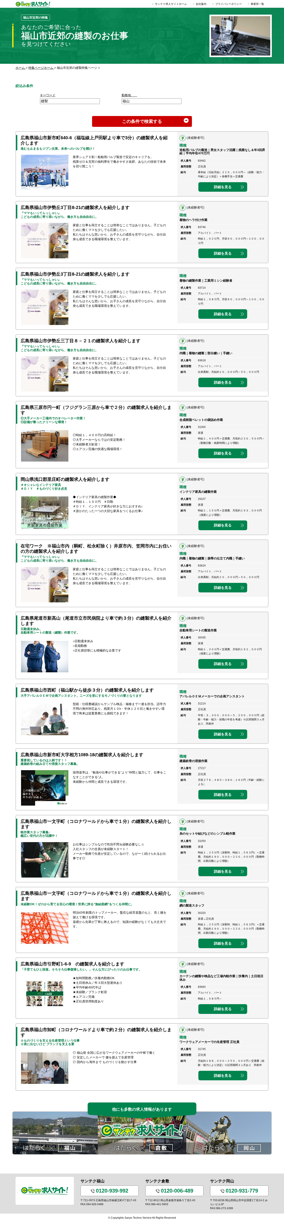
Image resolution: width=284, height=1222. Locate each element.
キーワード (47, 95)
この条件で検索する (142, 121)
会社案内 (201, 4)
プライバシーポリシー (228, 4)
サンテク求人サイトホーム (171, 4)
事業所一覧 (257, 4)
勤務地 (129, 95)
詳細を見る (223, 187)
